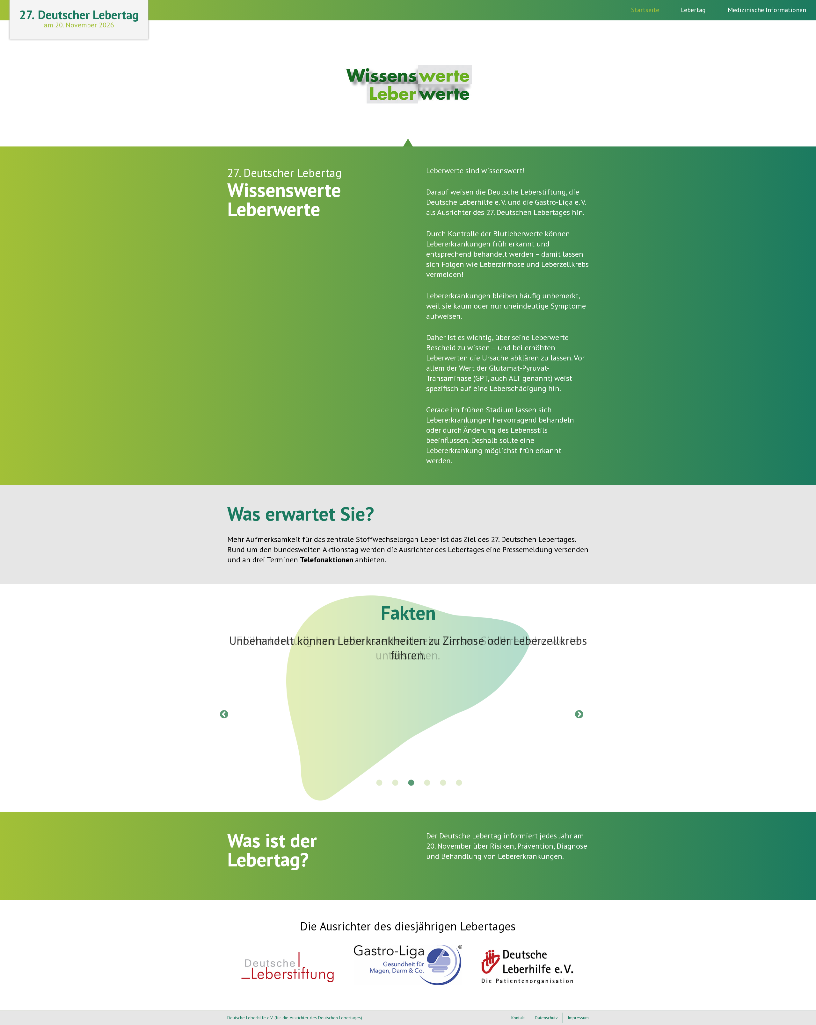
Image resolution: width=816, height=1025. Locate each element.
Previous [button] (222, 713)
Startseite (645, 10)
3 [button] (411, 783)
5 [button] (443, 783)
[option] (408, 648)
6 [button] (459, 783)
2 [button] (395, 783)
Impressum (578, 1018)
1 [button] (379, 783)
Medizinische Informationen (767, 10)
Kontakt (518, 1018)
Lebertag (693, 10)
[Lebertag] (408, 101)
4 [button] (427, 783)
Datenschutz (546, 1018)
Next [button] (577, 713)
